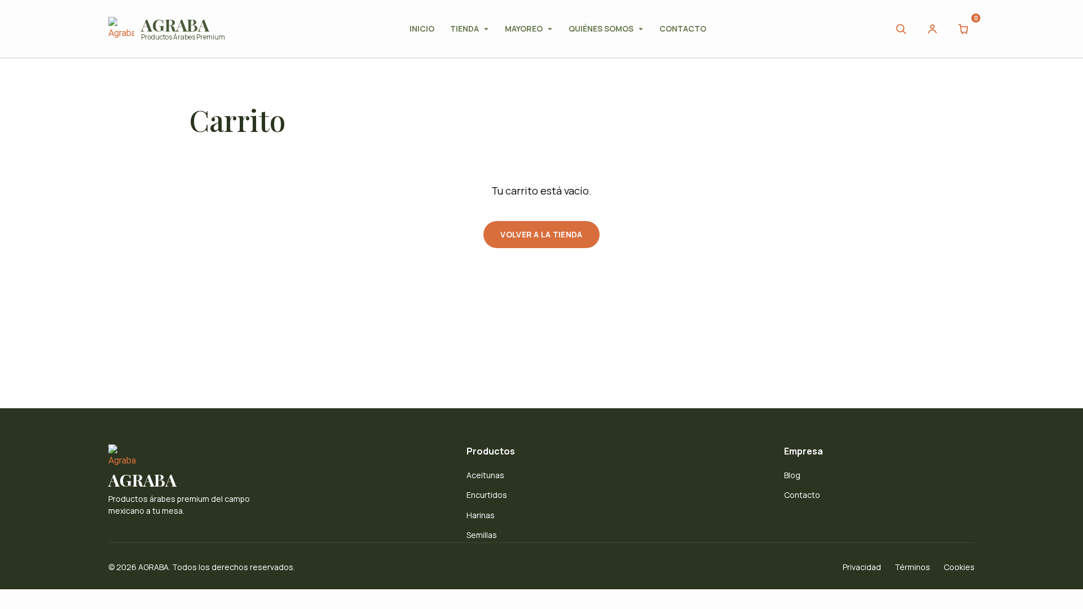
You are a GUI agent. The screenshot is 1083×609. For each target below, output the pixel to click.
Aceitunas (485, 475)
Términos (912, 567)
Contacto (682, 28)
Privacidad (862, 567)
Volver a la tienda (541, 234)
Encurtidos (486, 494)
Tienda (464, 28)
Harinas (480, 515)
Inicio (422, 28)
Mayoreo (524, 28)
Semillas (481, 534)
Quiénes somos (601, 28)
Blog (792, 475)
